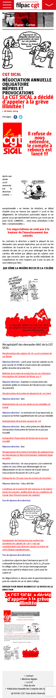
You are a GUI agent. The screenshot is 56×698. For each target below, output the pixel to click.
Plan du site (29, 685)
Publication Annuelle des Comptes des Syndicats (29, 688)
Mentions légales (29, 679)
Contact (29, 675)
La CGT (29, 682)
